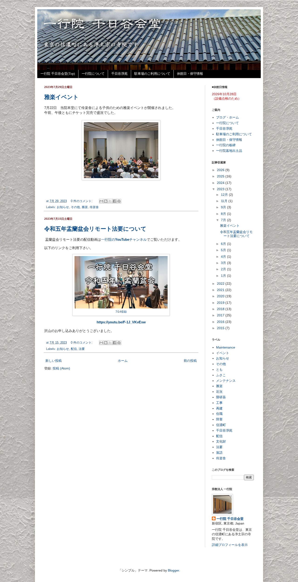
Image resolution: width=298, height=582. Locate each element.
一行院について (93, 73)
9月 (224, 207)
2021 (221, 290)
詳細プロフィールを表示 (230, 545)
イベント (222, 353)
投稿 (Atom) (61, 368)
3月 (224, 263)
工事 (219, 403)
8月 (224, 214)
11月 (224, 201)
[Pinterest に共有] (119, 201)
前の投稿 (190, 360)
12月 (225, 194)
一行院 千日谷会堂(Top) (58, 73)
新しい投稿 (53, 360)
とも (219, 369)
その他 (75, 207)
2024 (221, 183)
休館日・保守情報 (190, 73)
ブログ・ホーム (227, 117)
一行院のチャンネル (124, 239)
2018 (221, 309)
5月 (224, 250)
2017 (221, 315)
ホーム (123, 360)
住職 (219, 414)
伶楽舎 (94, 207)
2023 (221, 189)
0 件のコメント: (82, 201)
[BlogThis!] (105, 201)
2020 (221, 296)
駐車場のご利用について (152, 73)
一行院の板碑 (226, 145)
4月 (224, 256)
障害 (219, 419)
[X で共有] (110, 201)
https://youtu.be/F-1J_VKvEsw (121, 322)
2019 (221, 303)
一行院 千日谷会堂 (230, 519)
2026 (221, 170)
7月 (224, 220)
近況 (219, 391)
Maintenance (225, 347)
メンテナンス (226, 380)
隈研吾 (221, 397)
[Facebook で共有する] (114, 201)
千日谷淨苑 (119, 73)
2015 (221, 328)
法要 (82, 349)
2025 (221, 176)
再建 (219, 408)
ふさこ (221, 375)
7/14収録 (121, 311)
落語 (219, 452)
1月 (224, 275)
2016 (221, 322)
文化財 (221, 441)
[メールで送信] (101, 201)
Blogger (173, 570)
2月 (224, 269)
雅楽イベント (61, 97)
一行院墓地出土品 (229, 150)
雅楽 (85, 207)
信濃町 (221, 425)
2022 (221, 283)
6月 (224, 244)
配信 (74, 349)
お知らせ (63, 207)
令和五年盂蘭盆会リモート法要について (95, 229)
